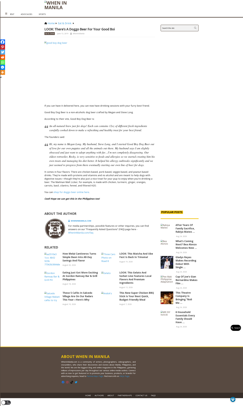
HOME (88, 395)
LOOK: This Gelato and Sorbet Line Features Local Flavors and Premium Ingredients (135, 277)
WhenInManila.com (81, 220)
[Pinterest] (2, 47)
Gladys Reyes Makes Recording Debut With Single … (186, 262)
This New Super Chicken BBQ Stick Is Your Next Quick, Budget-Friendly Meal (136, 296)
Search (236, 328)
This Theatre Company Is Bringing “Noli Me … (184, 297)
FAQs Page (124, 376)
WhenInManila (78, 33)
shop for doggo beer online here (71, 192)
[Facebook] (2, 41)
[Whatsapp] (2, 62)
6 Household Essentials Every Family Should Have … (185, 317)
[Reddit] (2, 57)
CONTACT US (141, 395)
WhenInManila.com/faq (80, 232)
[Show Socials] (232, 399)
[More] (2, 72)
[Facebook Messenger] (2, 67)
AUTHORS (99, 395)
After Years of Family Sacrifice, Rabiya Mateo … (185, 228)
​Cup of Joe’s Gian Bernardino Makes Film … (186, 280)
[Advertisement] (180, 165)
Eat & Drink (49, 33)
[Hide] (1, 77)
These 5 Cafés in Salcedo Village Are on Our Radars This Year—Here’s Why (78, 296)
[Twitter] (2, 52)
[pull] (6, 13)
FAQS (153, 395)
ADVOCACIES (26, 14)
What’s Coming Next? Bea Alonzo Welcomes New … (186, 244)
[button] (6, 402)
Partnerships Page (95, 376)
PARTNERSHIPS (125, 395)
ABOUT (110, 395)
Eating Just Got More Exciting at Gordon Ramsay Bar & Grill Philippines (80, 276)
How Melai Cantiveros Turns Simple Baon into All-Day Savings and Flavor (79, 257)
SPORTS (42, 14)
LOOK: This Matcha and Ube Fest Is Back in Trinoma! (136, 255)
